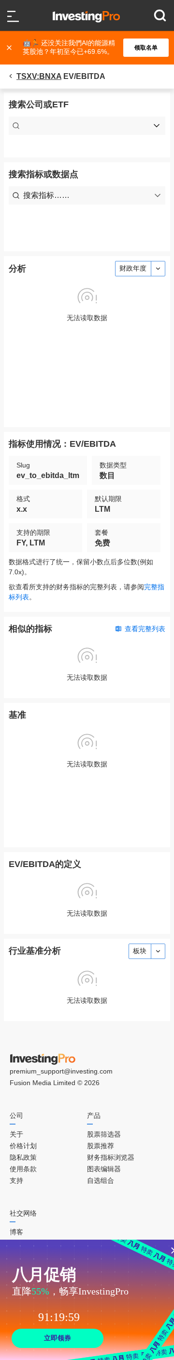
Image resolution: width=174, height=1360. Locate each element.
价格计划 (23, 1146)
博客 (16, 1232)
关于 (16, 1134)
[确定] (10, 47)
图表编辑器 (104, 1169)
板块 (139, 951)
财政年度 (132, 268)
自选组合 (100, 1180)
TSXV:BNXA (38, 76)
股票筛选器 (104, 1134)
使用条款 (23, 1169)
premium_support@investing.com (61, 1071)
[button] (92, 48)
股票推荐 (100, 1146)
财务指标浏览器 (110, 1157)
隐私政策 (23, 1157)
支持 (16, 1180)
